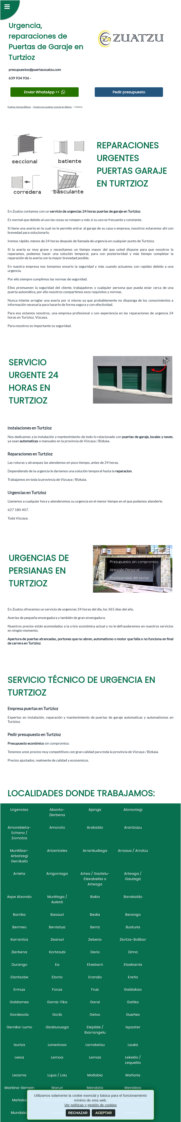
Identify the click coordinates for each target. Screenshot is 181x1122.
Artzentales (57, 850)
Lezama (19, 1075)
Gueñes (133, 1014)
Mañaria (132, 1075)
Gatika (133, 1002)
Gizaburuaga (57, 1027)
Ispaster (132, 1027)
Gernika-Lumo (19, 1027)
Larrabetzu (95, 1044)
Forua (57, 989)
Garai (95, 1002)
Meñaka (19, 1100)
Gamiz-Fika (57, 1002)
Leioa (19, 1057)
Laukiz (133, 1044)
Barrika (19, 914)
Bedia (95, 914)
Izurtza (19, 1044)
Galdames (19, 1002)
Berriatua (57, 927)
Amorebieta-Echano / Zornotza (19, 833)
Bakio (95, 896)
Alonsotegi (132, 809)
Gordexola (19, 1014)
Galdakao (133, 989)
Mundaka (19, 1112)
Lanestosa (57, 1044)
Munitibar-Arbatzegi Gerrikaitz (19, 856)
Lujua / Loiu (57, 1075)
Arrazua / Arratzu (133, 850)
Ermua (19, 989)
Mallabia (95, 1075)
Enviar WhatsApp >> (41, 92)
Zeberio (95, 939)
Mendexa (132, 1087)
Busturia (133, 927)
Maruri (57, 1087)
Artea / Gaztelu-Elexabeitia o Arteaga (94, 879)
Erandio (95, 977)
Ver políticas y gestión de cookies (90, 1105)
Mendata (95, 1087)
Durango (19, 964)
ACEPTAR (103, 1113)
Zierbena (19, 952)
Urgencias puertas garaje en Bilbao (52, 106)
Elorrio (57, 977)
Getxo (95, 1014)
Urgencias (19, 809)
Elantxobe (19, 977)
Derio (95, 952)
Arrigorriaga (57, 873)
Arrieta (19, 873)
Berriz (95, 927)
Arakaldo (95, 827)
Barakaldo (133, 896)
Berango (133, 914)
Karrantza (19, 939)
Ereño (133, 977)
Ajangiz (95, 809)
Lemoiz (95, 1057)
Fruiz (95, 989)
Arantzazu (133, 827)
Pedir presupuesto (129, 92)
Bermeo (19, 927)
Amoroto (57, 827)
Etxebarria (133, 964)
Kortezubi (57, 952)
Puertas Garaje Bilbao (19, 106)
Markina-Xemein (19, 1087)
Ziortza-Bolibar (133, 939)
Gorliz (57, 1014)
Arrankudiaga (95, 850)
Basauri (57, 914)
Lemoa (57, 1057)
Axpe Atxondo (19, 896)
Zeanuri (57, 939)
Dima (133, 952)
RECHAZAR (77, 1113)
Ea (57, 964)
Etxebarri (95, 964)
